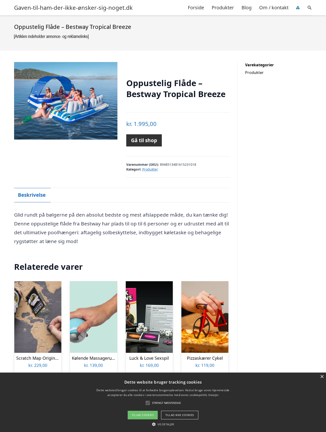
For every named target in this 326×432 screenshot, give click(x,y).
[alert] (163, 402)
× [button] (322, 377)
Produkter (223, 7)
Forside (196, 7)
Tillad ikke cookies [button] (179, 415)
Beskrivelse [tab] (32, 195)
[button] (163, 424)
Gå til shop (144, 140)
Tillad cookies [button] (143, 415)
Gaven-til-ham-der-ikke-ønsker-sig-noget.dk (73, 7)
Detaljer (213, 395)
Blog (247, 7)
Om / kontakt (274, 7)
